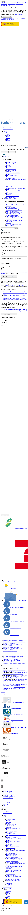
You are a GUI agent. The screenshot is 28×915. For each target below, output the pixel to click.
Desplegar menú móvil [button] (20, 18)
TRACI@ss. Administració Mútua (14, 212)
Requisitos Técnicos (8, 798)
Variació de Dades (10, 163)
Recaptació (8, 174)
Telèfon (8, 885)
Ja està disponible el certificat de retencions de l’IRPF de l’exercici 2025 (15, 673)
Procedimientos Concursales (12, 196)
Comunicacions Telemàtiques (13, 880)
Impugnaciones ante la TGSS (13, 190)
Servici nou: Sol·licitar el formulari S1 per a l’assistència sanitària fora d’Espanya (14, 688)
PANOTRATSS (10, 225)
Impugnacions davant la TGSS (13, 173)
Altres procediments (10, 207)
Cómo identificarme (7, 791)
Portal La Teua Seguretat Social (13, 876)
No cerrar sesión (4, 151)
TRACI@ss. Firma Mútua (12, 215)
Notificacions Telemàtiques (12, 879)
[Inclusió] (10, 25)
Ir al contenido (4, 18)
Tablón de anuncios (5, 2)
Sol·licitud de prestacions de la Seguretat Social (14, 663)
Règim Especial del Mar (11, 175)
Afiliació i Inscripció (11, 170)
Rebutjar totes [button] (9, 16)
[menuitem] (15, 127)
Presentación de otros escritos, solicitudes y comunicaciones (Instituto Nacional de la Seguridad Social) (15, 293)
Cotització (8, 171)
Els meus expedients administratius (11, 647)
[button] (14, 231)
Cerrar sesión (12, 151)
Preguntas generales (10, 874)
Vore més (3, 692)
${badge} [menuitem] (7, 908)
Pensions (8, 165)
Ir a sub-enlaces (10, 18)
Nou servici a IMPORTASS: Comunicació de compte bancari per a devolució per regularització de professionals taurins (15, 684)
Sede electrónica (10, 285)
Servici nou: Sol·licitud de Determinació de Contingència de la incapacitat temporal (15, 680)
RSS (4, 805)
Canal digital (9, 883)
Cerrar (2, 267)
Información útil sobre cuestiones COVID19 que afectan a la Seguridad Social (15, 310)
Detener (7, 515)
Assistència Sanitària (11, 169)
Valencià (5, 131)
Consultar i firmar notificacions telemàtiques (13, 640)
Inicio (4, 815)
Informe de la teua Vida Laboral (10, 658)
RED (7, 192)
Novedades (10, 5)
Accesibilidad (6, 802)
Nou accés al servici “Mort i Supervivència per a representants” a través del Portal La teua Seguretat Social (15, 676)
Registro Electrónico (10, 4)
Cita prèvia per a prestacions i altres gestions (16, 179)
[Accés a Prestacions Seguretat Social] (8, 528)
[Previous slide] (1, 325)
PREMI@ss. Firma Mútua (12, 211)
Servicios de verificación (9, 796)
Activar (2, 515)
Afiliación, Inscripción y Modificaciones (15, 188)
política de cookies (18, 14)
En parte (5, 255)
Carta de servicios (7, 792)
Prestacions (8, 194)
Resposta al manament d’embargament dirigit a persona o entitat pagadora (14, 642)
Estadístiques (9, 176)
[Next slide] (2, 325)
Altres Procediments (10, 178)
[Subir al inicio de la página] (1, 800)
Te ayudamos (9, 884)
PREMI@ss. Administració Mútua (14, 210)
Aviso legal (6, 811)
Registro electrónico (20, 285)
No (4, 253)
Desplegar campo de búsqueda (7, 19)
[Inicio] (14, 123)
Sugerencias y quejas (8, 127)
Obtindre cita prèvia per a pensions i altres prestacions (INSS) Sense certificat (12, 649)
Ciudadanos (6, 156)
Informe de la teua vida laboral (10, 651)
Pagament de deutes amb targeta (10, 659)
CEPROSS (8, 223)
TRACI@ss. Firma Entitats (12, 216)
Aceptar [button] (2, 16)
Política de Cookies (7, 813)
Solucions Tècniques (11, 875)
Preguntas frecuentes (8, 129)
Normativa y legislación (8, 794)
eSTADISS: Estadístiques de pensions (12, 660)
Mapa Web (5, 804)
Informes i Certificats (11, 162)
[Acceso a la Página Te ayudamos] (6, 588)
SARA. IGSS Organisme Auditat (13, 224)
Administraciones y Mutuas (9, 198)
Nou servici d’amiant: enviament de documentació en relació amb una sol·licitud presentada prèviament (15, 670)
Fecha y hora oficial (7, 795)
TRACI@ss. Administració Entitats (14, 213)
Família (8, 167)
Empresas (5, 180)
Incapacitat (8, 166)
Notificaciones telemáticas (15, 2)
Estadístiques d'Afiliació (8, 661)
